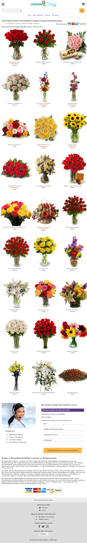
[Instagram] (47, 527)
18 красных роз (14, 62)
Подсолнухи (72, 144)
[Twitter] (43, 527)
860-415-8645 (46, 417)
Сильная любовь (14, 268)
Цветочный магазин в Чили (43, 500)
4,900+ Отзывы (33, 23)
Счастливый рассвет (43, 186)
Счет (43, 510)
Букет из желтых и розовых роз (14, 227)
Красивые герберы (43, 103)
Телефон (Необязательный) (53, 429)
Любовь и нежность (14, 103)
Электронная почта (50, 434)
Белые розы (14, 351)
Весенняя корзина (43, 227)
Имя (45, 423)
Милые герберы (72, 351)
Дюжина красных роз (43, 62)
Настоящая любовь (72, 227)
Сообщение (48, 440)
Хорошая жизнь (72, 392)
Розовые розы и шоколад (72, 62)
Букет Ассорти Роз (14, 144)
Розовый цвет (72, 103)
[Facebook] (39, 527)
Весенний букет (72, 268)
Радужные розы (43, 310)
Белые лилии (14, 310)
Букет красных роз (14, 186)
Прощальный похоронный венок (43, 392)
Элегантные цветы (72, 310)
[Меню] (8, 4)
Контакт (44, 508)
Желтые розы (43, 268)
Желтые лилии (14, 392)
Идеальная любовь (43, 351)
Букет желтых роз (43, 144)
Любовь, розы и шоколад (72, 186)
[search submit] (82, 10)
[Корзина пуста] (78, 4)
